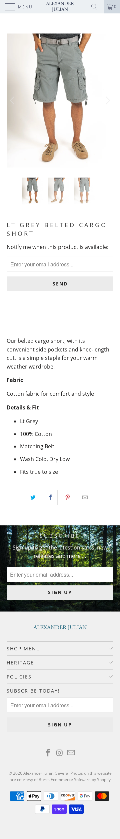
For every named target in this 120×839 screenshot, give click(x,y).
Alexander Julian (38, 773)
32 (30, 320)
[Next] (107, 101)
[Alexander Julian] (60, 6)
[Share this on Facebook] (50, 497)
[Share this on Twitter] (33, 497)
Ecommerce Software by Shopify (81, 779)
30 (13, 320)
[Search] (97, 7)
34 (63, 320)
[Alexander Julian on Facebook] (48, 753)
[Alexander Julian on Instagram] (60, 753)
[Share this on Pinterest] (68, 497)
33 (47, 320)
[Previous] (13, 101)
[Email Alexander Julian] (71, 753)
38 (97, 320)
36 (80, 320)
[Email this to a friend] (85, 497)
